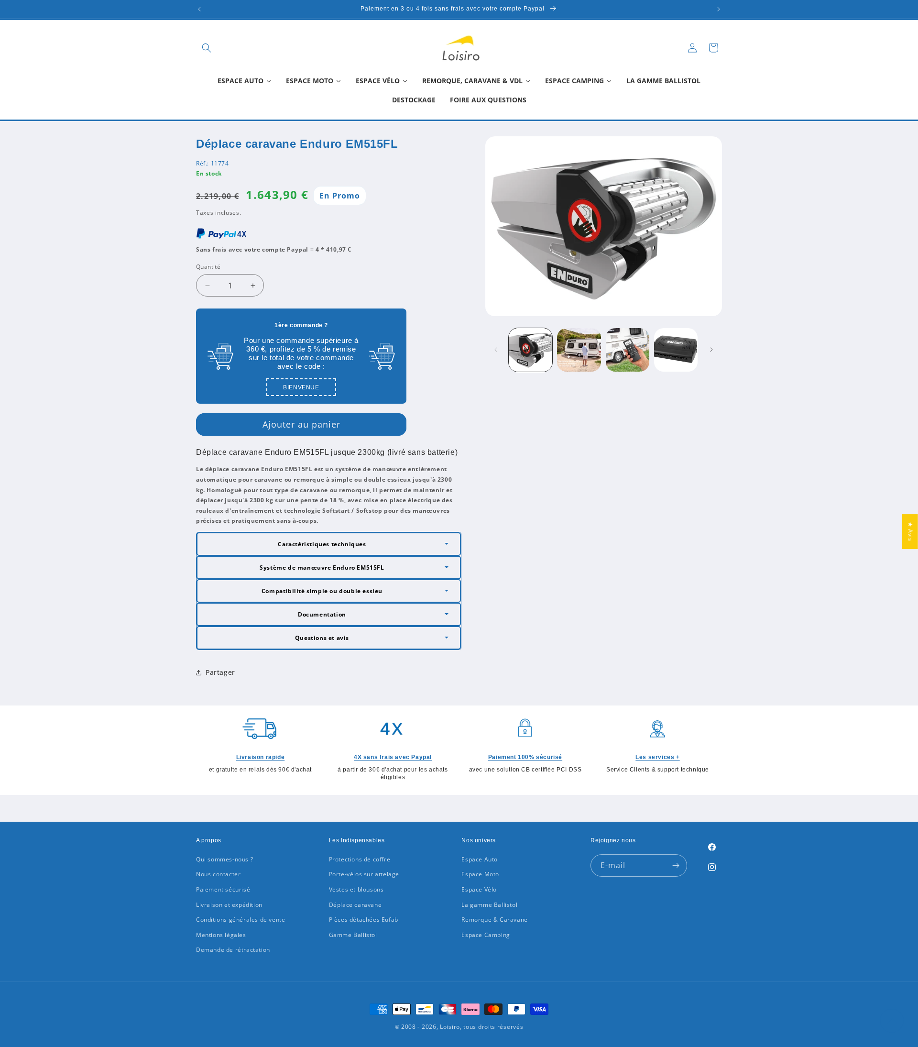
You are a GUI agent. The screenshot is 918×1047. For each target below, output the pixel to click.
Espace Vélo (479, 889)
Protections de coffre (360, 859)
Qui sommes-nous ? (224, 859)
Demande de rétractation (233, 950)
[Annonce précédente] (199, 9)
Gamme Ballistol (353, 935)
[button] (206, 47)
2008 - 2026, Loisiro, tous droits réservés (461, 1027)
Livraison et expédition (229, 905)
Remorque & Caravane (494, 919)
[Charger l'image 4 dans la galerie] (676, 350)
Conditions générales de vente (240, 919)
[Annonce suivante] (718, 9)
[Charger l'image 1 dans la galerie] (530, 350)
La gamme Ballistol (489, 905)
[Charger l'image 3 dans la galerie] (627, 350)
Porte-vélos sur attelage (364, 874)
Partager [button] (220, 672)
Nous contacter (218, 874)
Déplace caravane (355, 905)
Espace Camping (485, 935)
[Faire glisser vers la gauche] (495, 349)
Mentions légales (221, 935)
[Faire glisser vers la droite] (711, 349)
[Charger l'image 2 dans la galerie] (579, 350)
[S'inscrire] (676, 865)
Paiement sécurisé (223, 889)
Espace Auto (479, 859)
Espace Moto (480, 874)
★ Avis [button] (911, 531)
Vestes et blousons (356, 889)
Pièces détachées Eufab (363, 919)
